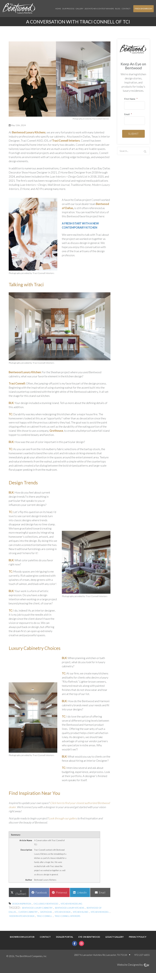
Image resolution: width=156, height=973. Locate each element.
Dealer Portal (64, 937)
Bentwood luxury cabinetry (37, 908)
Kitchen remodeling (71, 903)
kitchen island (80, 912)
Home (58, 8)
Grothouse (46, 912)
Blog (117, 8)
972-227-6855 (142, 955)
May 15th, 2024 (18, 125)
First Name (131, 98)
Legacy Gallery (114, 937)
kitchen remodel (100, 912)
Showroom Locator (22, 937)
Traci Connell (44, 916)
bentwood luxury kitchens (69, 908)
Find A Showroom (143, 8)
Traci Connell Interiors (66, 140)
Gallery (79, 8)
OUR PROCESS (68, 8)
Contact (126, 8)
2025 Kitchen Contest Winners (99, 8)
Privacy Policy (137, 937)
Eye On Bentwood (89, 937)
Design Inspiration (21, 903)
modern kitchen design (21, 916)
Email (128, 114)
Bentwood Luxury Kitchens (29, 132)
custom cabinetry (27, 912)
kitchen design (62, 912)
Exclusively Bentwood (46, 903)
